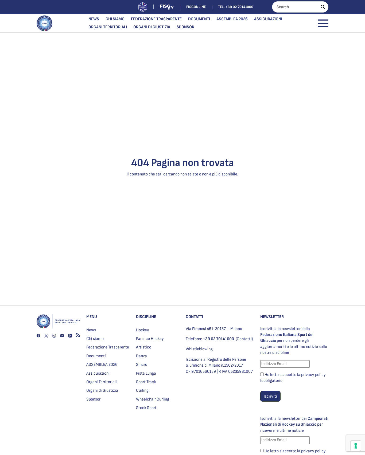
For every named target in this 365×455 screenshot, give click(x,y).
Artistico (143, 347)
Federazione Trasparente (156, 19)
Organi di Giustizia (151, 27)
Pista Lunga (146, 373)
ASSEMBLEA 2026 (232, 19)
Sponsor (185, 27)
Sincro (141, 364)
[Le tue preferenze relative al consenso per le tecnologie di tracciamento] (356, 446)
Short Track (146, 382)
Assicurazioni (268, 19)
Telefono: (210, 339)
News (93, 19)
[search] (322, 7)
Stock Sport (146, 407)
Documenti (199, 19)
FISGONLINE (196, 7)
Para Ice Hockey (150, 338)
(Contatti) (244, 339)
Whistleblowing (199, 349)
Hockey (142, 330)
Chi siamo (115, 19)
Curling (142, 390)
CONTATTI (194, 316)
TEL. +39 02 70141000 (235, 7)
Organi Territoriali (107, 27)
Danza (141, 356)
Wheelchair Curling (152, 399)
